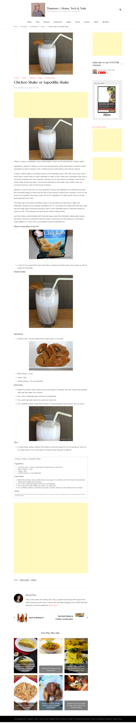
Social (77, 22)
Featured (32, 78)
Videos (68, 22)
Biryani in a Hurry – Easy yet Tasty (25, 706)
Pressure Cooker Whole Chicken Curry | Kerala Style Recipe (51, 705)
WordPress (108, 719)
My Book (106, 22)
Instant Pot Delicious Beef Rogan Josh (50, 669)
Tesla (38, 22)
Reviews (47, 22)
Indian (40, 78)
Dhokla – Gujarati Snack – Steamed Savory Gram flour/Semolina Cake (76, 668)
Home (29, 22)
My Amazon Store (99, 127)
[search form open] (120, 10)
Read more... (53, 605)
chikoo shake (25, 580)
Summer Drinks (50, 78)
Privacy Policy (117, 719)
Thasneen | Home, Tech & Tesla (66, 8)
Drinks (24, 78)
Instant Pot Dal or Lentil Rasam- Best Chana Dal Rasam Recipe (76, 705)
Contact (87, 22)
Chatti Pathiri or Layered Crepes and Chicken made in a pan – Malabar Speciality (25, 667)
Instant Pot (58, 22)
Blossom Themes (90, 719)
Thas (15, 88)
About (96, 22)
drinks (34, 580)
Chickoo (16, 78)
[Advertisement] (51, 105)
